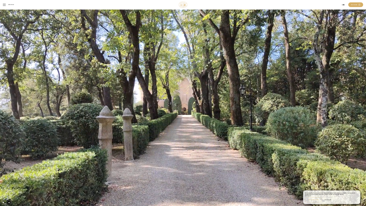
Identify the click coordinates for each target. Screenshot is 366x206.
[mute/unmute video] (9, 202)
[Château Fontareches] (183, 4)
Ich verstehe (313, 199)
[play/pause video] (3, 202)
